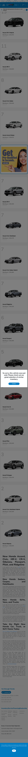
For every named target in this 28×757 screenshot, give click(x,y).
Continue (14, 383)
